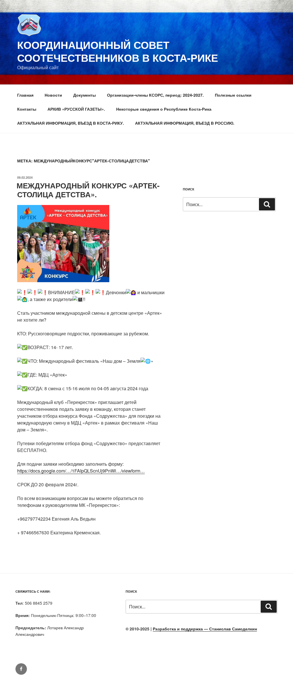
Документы (84, 95)
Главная (25, 95)
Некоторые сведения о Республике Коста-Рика (163, 109)
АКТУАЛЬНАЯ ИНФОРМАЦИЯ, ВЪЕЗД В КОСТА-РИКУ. (70, 123)
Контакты (26, 109)
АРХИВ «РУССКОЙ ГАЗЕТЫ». (76, 109)
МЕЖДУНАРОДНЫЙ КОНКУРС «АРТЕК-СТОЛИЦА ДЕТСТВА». (88, 190)
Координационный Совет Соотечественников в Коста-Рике (117, 51)
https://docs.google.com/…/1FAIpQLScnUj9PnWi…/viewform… (81, 470)
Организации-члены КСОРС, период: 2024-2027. (155, 95)
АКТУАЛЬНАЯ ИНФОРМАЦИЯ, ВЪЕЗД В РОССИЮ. (184, 123)
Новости (53, 95)
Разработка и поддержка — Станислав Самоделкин (205, 629)
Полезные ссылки (233, 95)
